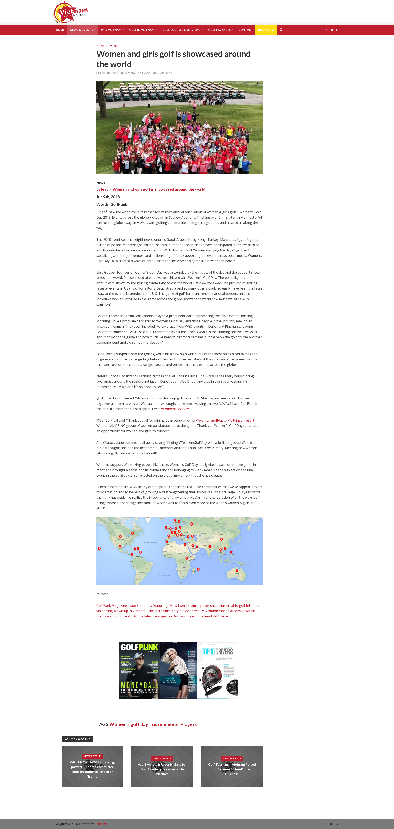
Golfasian (100, 824)
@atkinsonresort (241, 420)
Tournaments (164, 724)
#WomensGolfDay (174, 409)
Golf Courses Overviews (181, 30)
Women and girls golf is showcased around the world (159, 189)
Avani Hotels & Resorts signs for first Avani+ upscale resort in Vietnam (162, 769)
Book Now (266, 30)
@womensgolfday (209, 420)
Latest (102, 189)
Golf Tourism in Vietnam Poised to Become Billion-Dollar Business (232, 769)
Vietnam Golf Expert (137, 73)
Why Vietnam (111, 30)
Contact (246, 30)
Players (188, 724)
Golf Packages (219, 30)
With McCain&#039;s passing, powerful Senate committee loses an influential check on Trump (92, 769)
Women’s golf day (128, 724)
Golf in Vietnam (141, 30)
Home (60, 30)
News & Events (81, 30)
